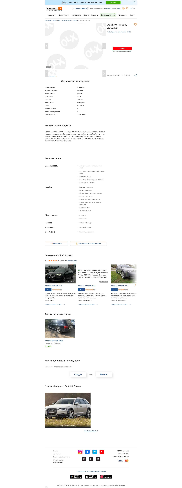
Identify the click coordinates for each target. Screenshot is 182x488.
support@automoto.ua (121, 456)
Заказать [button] (113, 2)
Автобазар (48, 20)
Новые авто (63, 15)
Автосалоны (76, 15)
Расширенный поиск (81, 8)
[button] (133, 284)
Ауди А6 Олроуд (67, 20)
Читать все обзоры (90, 430)
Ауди (58, 20)
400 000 (108, 8)
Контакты (56, 454)
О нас (55, 451)
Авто (54, 20)
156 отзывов (72, 261)
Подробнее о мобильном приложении (91, 471)
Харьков (75, 20)
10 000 (118, 8)
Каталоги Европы (90, 15)
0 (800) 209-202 (123, 451)
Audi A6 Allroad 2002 (120, 286)
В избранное (57, 243)
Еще (131, 15)
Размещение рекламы (61, 457)
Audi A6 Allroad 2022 (86, 286)
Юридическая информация (58, 461)
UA (130, 8)
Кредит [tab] (78, 374)
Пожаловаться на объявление (89, 243)
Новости (122, 15)
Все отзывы (108, 15)
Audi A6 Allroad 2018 (53, 286)
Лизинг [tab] (104, 374)
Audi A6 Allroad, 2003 (54, 341)
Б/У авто (51, 15)
